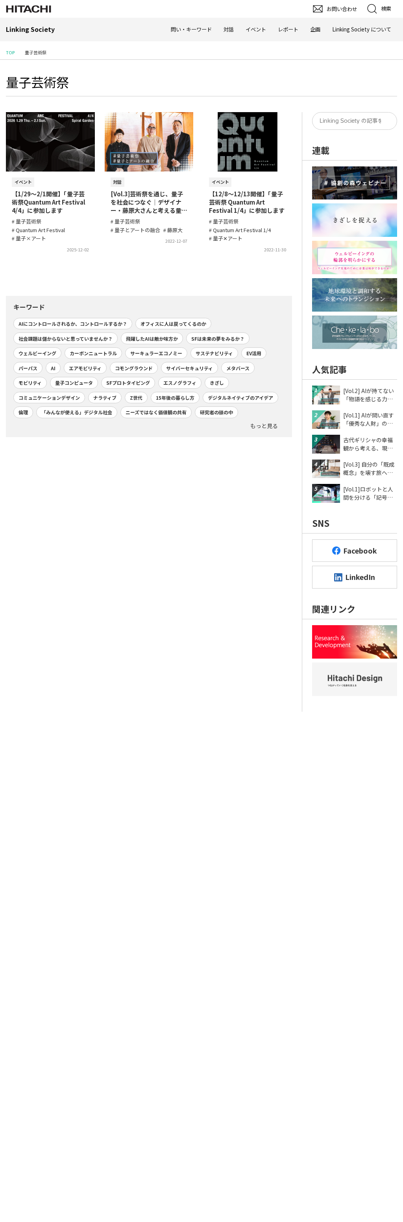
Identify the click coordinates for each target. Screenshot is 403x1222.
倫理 (23, 412)
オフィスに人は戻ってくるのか (173, 323)
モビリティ (30, 382)
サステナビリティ (214, 353)
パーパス (27, 368)
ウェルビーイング (37, 353)
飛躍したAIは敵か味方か (152, 338)
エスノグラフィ (179, 382)
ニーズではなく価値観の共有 (156, 412)
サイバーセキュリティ (189, 368)
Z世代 (136, 397)
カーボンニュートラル (93, 353)
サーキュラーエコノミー (156, 353)
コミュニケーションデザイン (49, 397)
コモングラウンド (134, 368)
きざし (217, 382)
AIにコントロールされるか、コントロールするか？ (72, 323)
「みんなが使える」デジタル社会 (76, 412)
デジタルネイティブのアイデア (240, 397)
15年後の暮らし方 (175, 397)
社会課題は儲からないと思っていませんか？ (65, 338)
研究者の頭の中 (216, 412)
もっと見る (264, 426)
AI (53, 368)
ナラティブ (104, 397)
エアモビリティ (85, 368)
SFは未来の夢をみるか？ (217, 338)
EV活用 (253, 353)
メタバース (238, 368)
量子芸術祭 (37, 82)
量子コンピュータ (74, 382)
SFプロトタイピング (128, 382)
